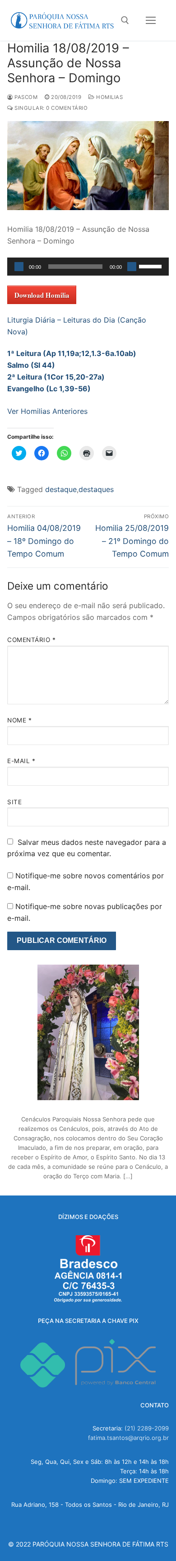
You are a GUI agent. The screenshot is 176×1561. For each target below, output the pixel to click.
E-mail (21, 760)
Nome (19, 720)
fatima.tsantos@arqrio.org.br (128, 1437)
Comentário (31, 639)
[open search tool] (125, 20)
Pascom (25, 97)
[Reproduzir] (18, 266)
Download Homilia (41, 295)
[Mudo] (131, 266)
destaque (61, 489)
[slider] (151, 266)
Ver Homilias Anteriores (47, 411)
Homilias (109, 97)
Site (14, 802)
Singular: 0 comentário (50, 108)
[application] (88, 267)
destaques (96, 489)
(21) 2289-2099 (147, 1428)
